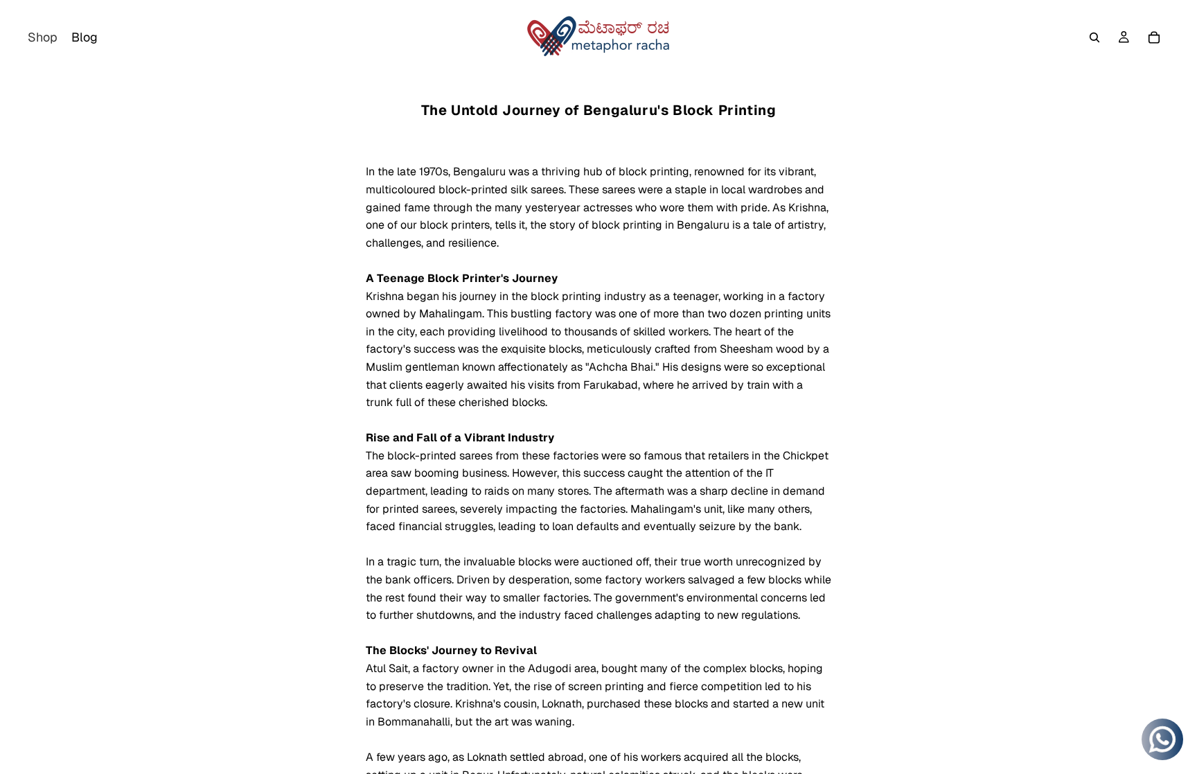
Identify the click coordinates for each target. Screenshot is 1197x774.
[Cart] (1154, 37)
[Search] (1094, 37)
